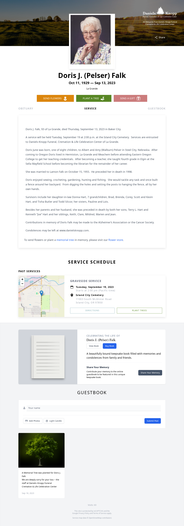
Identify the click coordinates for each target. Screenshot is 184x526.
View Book (94, 346)
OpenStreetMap (95, 518)
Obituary (25, 108)
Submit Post (152, 420)
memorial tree (65, 240)
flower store (115, 240)
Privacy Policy (83, 513)
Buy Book (109, 346)
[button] (41, 293)
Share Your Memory (150, 372)
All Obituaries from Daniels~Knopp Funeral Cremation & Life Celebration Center (160, 23)
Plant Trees (139, 310)
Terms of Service (100, 513)
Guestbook (157, 108)
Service (90, 108)
